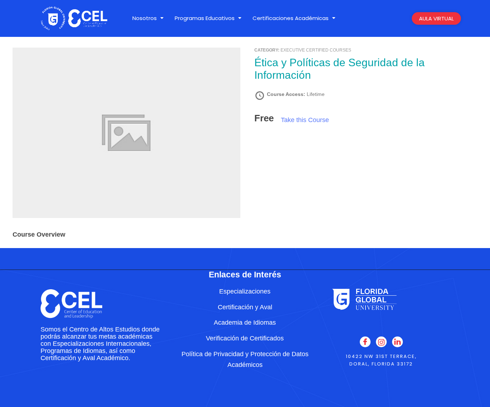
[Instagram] (381, 341)
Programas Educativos (205, 18)
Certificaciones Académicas (291, 18)
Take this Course (305, 119)
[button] (148, 18)
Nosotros (144, 18)
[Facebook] (365, 341)
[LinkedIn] (397, 341)
